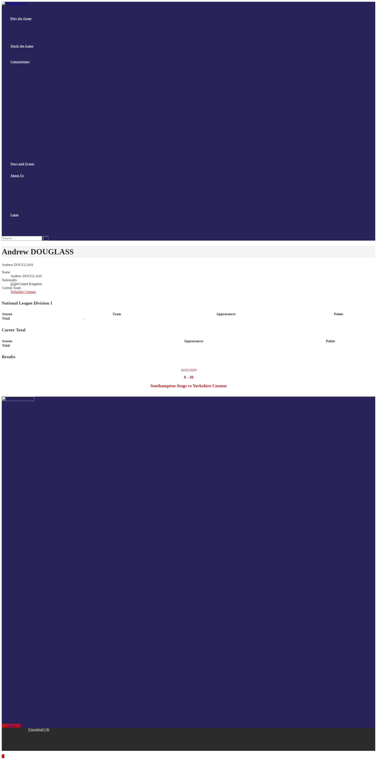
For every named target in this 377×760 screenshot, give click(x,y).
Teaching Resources (31, 58)
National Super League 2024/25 (47, 81)
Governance (26, 195)
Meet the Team (28, 191)
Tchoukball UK (39, 729)
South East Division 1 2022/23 (47, 116)
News (22, 167)
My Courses (26, 222)
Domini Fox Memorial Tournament (41, 140)
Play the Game (21, 18)
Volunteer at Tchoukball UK (36, 207)
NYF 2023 (34, 136)
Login (14, 215)
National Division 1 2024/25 (45, 85)
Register (24, 219)
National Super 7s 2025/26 (44, 77)
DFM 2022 (34, 156)
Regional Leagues (30, 101)
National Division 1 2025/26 (45, 73)
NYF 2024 (34, 132)
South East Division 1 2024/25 (47, 109)
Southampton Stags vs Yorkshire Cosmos (188, 385)
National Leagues (30, 65)
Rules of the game (30, 26)
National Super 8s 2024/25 (44, 89)
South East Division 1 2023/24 (47, 113)
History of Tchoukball (32, 187)
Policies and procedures (42, 203)
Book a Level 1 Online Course (38, 54)
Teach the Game (21, 46)
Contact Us (26, 211)
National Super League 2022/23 (47, 97)
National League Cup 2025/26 (37, 160)
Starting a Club (28, 34)
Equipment (26, 38)
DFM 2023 (34, 152)
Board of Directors (39, 199)
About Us (17, 175)
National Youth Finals (32, 120)
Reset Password (28, 226)
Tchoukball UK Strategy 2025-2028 (41, 183)
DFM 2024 (34, 148)
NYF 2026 (34, 124)
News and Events (22, 164)
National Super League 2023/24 (47, 93)
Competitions (19, 61)
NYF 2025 (34, 128)
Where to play (28, 30)
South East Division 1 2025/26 (47, 105)
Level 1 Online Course (33, 50)
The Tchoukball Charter (34, 42)
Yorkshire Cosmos (23, 292)
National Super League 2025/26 (47, 69)
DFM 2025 (34, 144)
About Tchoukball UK (33, 179)
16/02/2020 (188, 370)
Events (23, 171)
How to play (26, 22)
